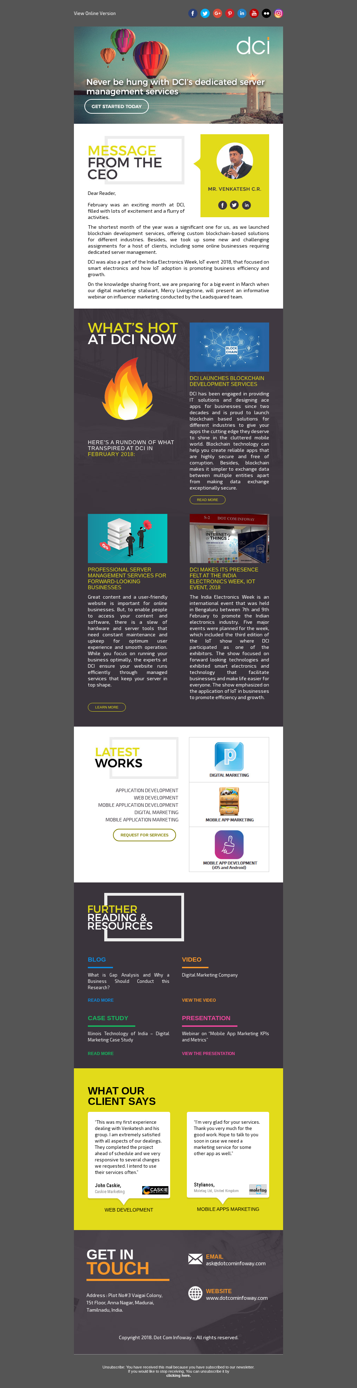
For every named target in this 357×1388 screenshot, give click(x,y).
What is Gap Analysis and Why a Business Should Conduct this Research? (128, 981)
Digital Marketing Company (210, 975)
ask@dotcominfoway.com (236, 1263)
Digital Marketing (156, 812)
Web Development (156, 798)
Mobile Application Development (138, 805)
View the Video (199, 1000)
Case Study (108, 1018)
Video (192, 959)
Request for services (144, 835)
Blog (97, 959)
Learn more (107, 707)
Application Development (147, 790)
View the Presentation (208, 1053)
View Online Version (95, 13)
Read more (207, 500)
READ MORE (101, 1000)
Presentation (206, 1018)
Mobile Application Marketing (142, 819)
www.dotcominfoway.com (237, 1298)
